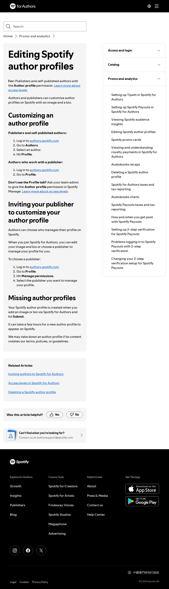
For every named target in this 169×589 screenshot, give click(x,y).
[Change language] (149, 6)
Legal (13, 582)
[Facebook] (28, 550)
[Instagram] (15, 550)
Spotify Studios (59, 514)
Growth (15, 486)
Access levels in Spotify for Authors (33, 383)
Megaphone (57, 524)
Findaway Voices (61, 505)
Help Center (96, 514)
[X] (41, 550)
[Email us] (80, 435)
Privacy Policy (40, 582)
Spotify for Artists (61, 495)
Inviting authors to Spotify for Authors (35, 374)
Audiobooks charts (125, 197)
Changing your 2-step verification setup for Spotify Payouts (132, 263)
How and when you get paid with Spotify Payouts (132, 219)
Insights (15, 495)
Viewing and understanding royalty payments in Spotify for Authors (134, 152)
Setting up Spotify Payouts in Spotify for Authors (132, 109)
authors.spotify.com (44, 140)
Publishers (17, 505)
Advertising (57, 533)
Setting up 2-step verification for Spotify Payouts (133, 231)
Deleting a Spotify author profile (32, 392)
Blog (13, 514)
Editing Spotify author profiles (133, 131)
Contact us (95, 505)
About (91, 486)
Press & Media (97, 495)
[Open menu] (156, 6)
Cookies (24, 582)
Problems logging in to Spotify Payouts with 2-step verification (133, 246)
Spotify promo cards (126, 139)
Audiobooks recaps (125, 164)
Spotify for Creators (62, 486)
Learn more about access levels (45, 191)
